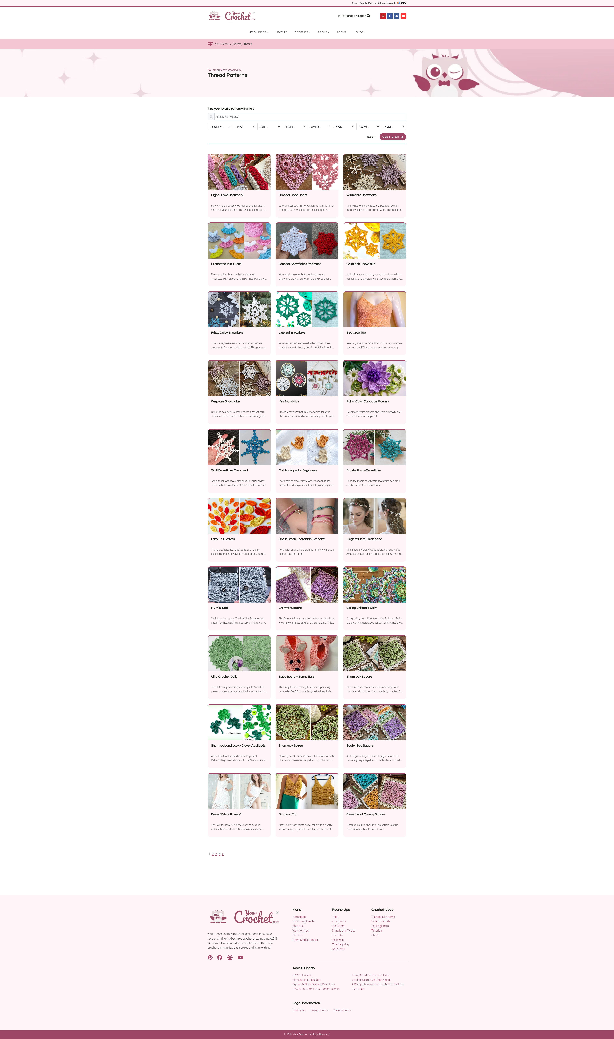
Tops (335, 916)
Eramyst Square (290, 607)
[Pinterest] (383, 16)
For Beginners (380, 926)
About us (298, 926)
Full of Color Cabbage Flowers (367, 401)
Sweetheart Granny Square (365, 814)
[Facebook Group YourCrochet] (230, 957)
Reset (370, 136)
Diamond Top (288, 814)
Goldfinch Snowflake (360, 263)
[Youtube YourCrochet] (240, 957)
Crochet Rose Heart (293, 195)
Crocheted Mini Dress (226, 263)
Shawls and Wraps (343, 930)
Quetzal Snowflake (292, 332)
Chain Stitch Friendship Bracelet (302, 539)
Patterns (236, 44)
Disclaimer (299, 1010)
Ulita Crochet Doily (224, 676)
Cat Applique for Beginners (298, 470)
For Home (338, 926)
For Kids (337, 935)
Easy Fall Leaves (223, 539)
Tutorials (376, 930)
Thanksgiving (340, 944)
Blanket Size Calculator (306, 979)
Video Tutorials (380, 921)
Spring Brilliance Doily (361, 607)
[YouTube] (403, 16)
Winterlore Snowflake (361, 195)
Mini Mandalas (289, 401)
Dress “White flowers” (226, 814)
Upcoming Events (303, 921)
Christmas (338, 949)
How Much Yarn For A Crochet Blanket (316, 989)
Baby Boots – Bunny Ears (297, 676)
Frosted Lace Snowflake (363, 470)
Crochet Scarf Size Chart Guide (371, 979)
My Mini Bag (219, 607)
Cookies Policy (342, 1010)
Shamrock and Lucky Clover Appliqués (238, 745)
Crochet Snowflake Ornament (300, 263)
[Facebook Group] (396, 16)
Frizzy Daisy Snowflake (227, 332)
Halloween (338, 939)
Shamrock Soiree (291, 745)
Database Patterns (383, 916)
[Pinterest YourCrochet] (210, 957)
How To (282, 32)
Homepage (299, 916)
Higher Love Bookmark (227, 195)
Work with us (300, 930)
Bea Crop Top (356, 332)
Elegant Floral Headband (364, 539)
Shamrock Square (359, 676)
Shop (360, 32)
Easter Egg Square (359, 745)
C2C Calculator (301, 975)
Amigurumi (339, 921)
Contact (297, 935)
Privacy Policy (319, 1010)
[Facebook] (390, 16)
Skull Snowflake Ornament (229, 470)
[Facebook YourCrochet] (219, 957)
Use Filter (390, 136)
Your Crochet (222, 44)
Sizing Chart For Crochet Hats (370, 975)
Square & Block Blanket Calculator (313, 984)
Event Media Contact (305, 939)
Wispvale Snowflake (225, 401)
